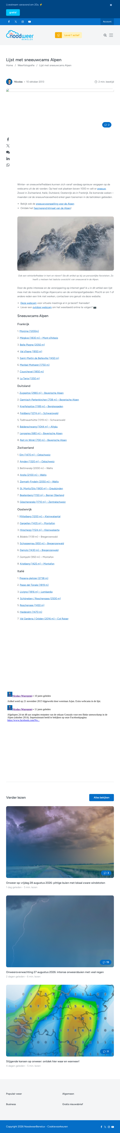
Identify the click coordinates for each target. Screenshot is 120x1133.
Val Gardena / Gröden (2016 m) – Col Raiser (44, 618)
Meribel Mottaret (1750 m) (35, 364)
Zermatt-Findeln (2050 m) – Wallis (39, 481)
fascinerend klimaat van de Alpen (52, 208)
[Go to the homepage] (20, 35)
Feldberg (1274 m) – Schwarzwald (39, 413)
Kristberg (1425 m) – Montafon (37, 563)
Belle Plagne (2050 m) (32, 344)
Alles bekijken (101, 797)
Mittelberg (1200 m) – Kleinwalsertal (40, 516)
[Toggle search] (105, 35)
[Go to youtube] (29, 21)
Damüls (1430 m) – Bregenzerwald (39, 550)
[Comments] (8, 152)
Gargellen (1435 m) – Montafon (37, 523)
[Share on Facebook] (8, 139)
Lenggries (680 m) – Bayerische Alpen (41, 433)
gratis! (13, 12)
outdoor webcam (42, 307)
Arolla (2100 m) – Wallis (33, 474)
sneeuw (101, 188)
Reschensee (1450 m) (32, 605)
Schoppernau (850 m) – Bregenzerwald (42, 543)
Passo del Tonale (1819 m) (34, 584)
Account (107, 21)
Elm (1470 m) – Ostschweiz (35, 454)
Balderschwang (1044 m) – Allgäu (39, 426)
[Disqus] (60, 730)
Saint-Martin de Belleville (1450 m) (39, 358)
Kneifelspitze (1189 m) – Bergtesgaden (41, 406)
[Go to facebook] (8, 21)
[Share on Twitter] (8, 145)
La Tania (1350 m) (30, 378)
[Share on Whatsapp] (8, 164)
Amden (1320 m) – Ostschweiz (37, 461)
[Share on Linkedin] (8, 158)
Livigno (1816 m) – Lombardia (36, 591)
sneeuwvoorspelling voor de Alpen (55, 203)
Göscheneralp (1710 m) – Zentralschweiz (43, 501)
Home (9, 65)
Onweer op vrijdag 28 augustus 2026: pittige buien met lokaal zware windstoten (55, 882)
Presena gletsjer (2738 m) (34, 578)
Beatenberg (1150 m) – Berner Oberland (42, 495)
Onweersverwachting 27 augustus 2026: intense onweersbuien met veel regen (55, 972)
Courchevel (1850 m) (32, 371)
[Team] (9, 82)
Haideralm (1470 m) (31, 611)
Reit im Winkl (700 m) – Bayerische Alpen (43, 440)
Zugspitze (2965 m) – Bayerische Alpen (42, 392)
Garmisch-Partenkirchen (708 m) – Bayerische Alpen (49, 399)
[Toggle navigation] (111, 35)
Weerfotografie (26, 65)
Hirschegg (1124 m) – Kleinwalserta (39, 529)
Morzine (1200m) (29, 331)
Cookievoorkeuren (57, 1126)
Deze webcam (28, 303)
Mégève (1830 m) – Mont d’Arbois (39, 337)
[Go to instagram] (22, 21)
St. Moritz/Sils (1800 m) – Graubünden (41, 488)
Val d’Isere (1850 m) (31, 351)
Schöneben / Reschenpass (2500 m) (40, 598)
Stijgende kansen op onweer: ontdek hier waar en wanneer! (42, 1061)
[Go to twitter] (15, 21)
